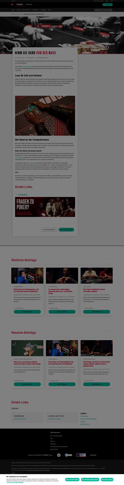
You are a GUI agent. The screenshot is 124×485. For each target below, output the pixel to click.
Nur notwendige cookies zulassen (90, 479)
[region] (62, 479)
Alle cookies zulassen (107, 479)
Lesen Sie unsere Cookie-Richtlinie (15, 482)
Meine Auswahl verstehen (72, 479)
